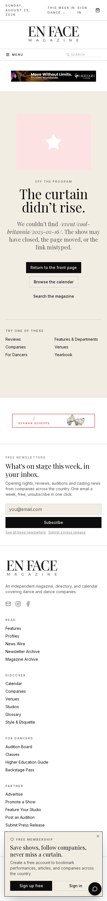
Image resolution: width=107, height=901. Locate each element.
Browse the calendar (54, 281)
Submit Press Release (25, 825)
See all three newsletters (25, 532)
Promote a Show (20, 801)
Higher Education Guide (26, 762)
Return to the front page (53, 267)
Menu (17, 55)
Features (13, 628)
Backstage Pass (19, 769)
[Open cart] (98, 10)
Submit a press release (67, 532)
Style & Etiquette (20, 722)
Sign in (82, 10)
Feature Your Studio (23, 809)
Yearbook (63, 354)
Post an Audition (20, 817)
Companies (15, 347)
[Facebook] (28, 604)
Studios (12, 706)
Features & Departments (76, 339)
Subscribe (53, 522)
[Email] (8, 604)
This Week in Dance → (61, 10)
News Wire (15, 643)
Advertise (14, 794)
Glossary (13, 714)
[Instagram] (18, 604)
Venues (61, 347)
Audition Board (18, 746)
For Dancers (16, 354)
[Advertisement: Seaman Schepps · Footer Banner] (53, 420)
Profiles (12, 636)
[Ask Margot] (95, 888)
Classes (12, 754)
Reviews (13, 339)
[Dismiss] (98, 836)
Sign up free (31, 885)
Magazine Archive (21, 659)
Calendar (13, 683)
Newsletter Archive (22, 651)
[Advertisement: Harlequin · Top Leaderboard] (53, 76)
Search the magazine (53, 296)
